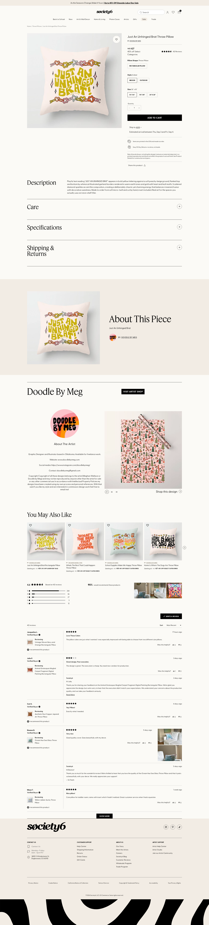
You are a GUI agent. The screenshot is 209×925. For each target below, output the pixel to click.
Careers (119, 853)
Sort (161, 625)
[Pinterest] (172, 827)
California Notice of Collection (78, 883)
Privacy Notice (33, 883)
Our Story (120, 846)
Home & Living (99, 19)
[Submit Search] (140, 12)
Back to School (59, 19)
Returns (80, 853)
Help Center (81, 846)
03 (116, 492)
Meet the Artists (122, 850)
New (70, 19)
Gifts (135, 19)
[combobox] (151, 12)
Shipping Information (85, 850)
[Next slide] (184, 548)
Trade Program (122, 866)
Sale (144, 19)
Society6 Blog (121, 856)
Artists (126, 19)
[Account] (167, 12)
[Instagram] (166, 827)
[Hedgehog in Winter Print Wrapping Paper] (143, 450)
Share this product (135, 165)
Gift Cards (81, 860)
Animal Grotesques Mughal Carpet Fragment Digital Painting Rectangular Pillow (45, 671)
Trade (153, 19)
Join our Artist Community (163, 853)
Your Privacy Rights (174, 883)
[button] (171, 51)
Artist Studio (157, 850)
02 (112, 492)
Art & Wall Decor (83, 19)
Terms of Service (103, 883)
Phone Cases (114, 19)
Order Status (82, 856)
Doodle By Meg (135, 41)
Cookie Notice (53, 883)
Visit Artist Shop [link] (133, 391)
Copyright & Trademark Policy (129, 883)
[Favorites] (173, 12)
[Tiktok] (179, 827)
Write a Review (173, 617)
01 (107, 492)
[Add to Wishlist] (30, 525)
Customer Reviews (123, 860)
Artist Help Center (159, 846)
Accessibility (153, 883)
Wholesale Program (124, 863)
